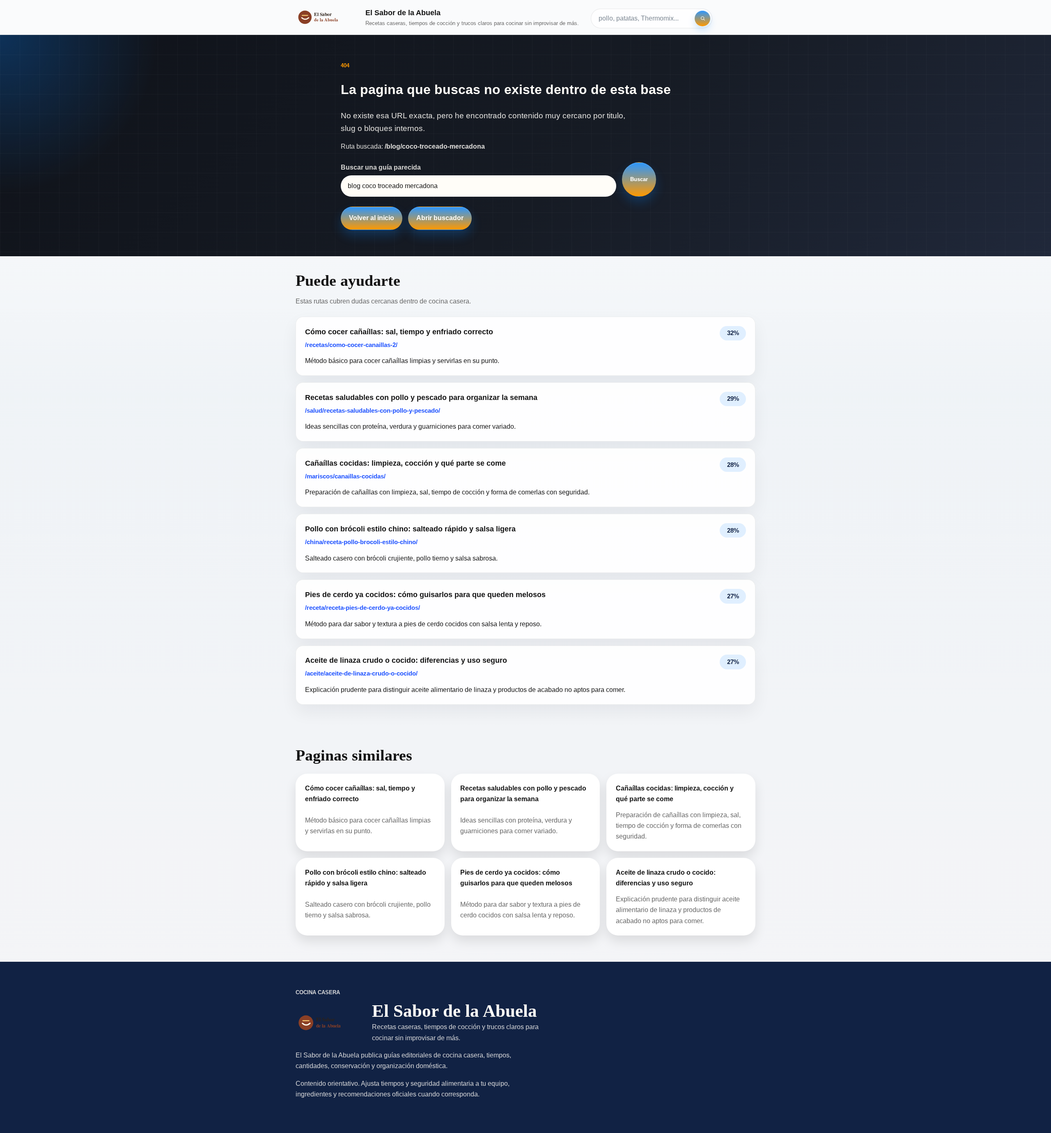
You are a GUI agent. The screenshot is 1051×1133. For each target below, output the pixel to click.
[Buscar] (702, 18)
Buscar (639, 179)
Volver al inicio (371, 217)
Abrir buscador (440, 217)
